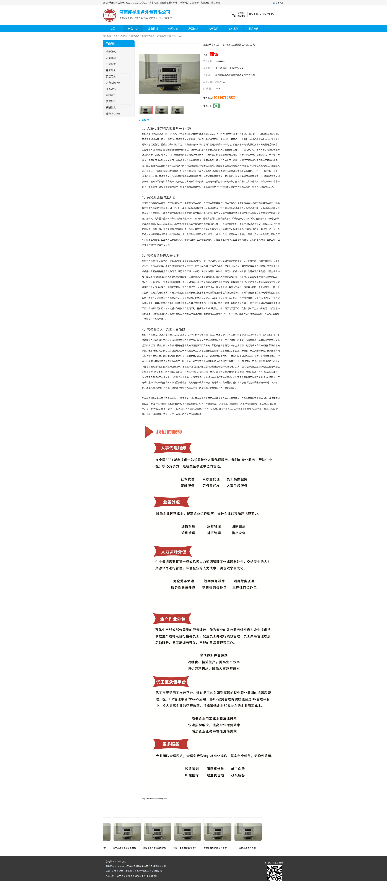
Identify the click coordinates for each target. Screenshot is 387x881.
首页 (112, 28)
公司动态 (173, 28)
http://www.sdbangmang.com (154, 799)
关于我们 (213, 28)
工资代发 (111, 64)
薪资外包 (111, 51)
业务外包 (111, 89)
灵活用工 (111, 76)
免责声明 (132, 876)
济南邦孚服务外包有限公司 (140, 866)
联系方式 (253, 28)
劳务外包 (111, 70)
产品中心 (133, 28)
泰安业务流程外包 (208, 848)
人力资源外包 (113, 82)
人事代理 (111, 58)
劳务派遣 (135, 36)
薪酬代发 (111, 107)
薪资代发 (111, 101)
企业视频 (153, 28)
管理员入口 (142, 876)
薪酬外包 (111, 95)
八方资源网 (122, 876)
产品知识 (193, 28)
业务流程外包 (113, 113)
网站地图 (152, 876)
